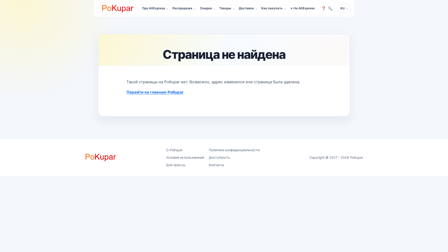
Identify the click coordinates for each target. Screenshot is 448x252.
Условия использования (185, 157)
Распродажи (182, 8)
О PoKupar (174, 150)
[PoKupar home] (117, 8)
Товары (225, 8)
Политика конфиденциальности (234, 150)
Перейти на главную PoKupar (155, 92)
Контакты (216, 165)
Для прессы (176, 165)
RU (342, 8)
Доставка (246, 8)
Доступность (219, 157)
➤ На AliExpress (302, 8)
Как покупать (272, 8)
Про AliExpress (153, 8)
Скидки (206, 8)
